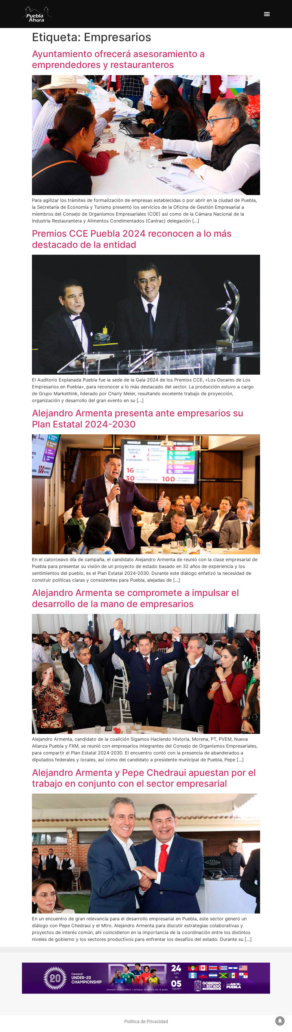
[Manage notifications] (280, 1020)
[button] (266, 14)
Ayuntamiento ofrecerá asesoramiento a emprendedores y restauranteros (118, 59)
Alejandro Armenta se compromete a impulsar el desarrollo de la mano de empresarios (135, 598)
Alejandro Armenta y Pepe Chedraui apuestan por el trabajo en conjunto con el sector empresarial (144, 778)
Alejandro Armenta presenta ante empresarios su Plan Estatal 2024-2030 (137, 418)
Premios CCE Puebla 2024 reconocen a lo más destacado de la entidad (132, 239)
